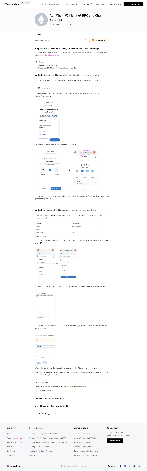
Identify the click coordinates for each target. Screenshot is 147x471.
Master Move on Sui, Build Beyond (86, 451)
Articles (10, 447)
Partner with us (14, 442)
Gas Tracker (11, 451)
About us (10, 434)
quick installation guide (50, 55)
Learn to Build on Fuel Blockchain (86, 455)
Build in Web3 (70, 4)
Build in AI (85, 4)
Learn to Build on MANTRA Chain (85, 438)
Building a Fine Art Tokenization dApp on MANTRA (47, 438)
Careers (14, 438)
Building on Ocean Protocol (39, 447)
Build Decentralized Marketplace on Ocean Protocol (48, 442)
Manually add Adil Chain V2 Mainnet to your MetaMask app (59, 68)
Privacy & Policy (12, 455)
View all (32, 455)
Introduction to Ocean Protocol (41, 451)
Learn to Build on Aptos (82, 447)
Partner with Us (115, 4)
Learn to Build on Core (82, 442)
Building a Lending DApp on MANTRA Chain (45, 434)
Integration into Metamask (48, 65)
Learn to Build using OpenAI (84, 434)
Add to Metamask (100, 40)
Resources (100, 4)
